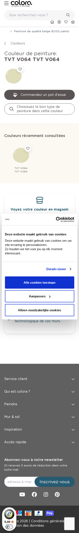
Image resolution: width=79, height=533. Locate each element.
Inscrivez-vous (55, 481)
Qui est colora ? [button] (17, 391)
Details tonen (56, 269)
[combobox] (39, 15)
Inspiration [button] (13, 429)
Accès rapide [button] (15, 442)
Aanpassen (37, 296)
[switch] (9, 527)
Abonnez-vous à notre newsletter (33, 460)
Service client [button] (15, 379)
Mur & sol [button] (12, 417)
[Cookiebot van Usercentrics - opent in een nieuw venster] (56, 219)
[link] (21, 3)
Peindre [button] (10, 404)
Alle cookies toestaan (39, 282)
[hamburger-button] (6, 3)
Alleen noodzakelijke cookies (39, 310)
